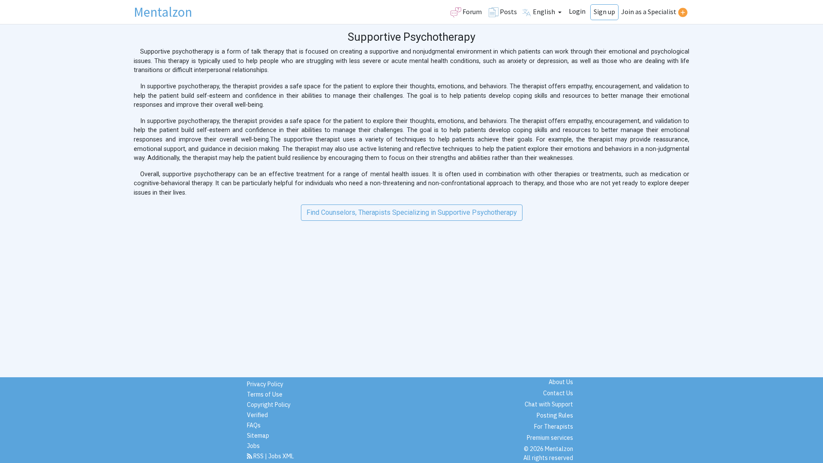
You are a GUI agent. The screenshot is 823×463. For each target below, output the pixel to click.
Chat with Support (549, 404)
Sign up (604, 11)
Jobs (253, 446)
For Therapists (553, 426)
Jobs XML (281, 456)
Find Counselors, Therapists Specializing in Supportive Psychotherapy (411, 212)
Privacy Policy (265, 384)
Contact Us (558, 393)
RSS (258, 456)
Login (577, 11)
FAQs (254, 425)
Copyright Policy (269, 405)
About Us (561, 382)
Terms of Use (264, 394)
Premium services (550, 438)
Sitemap (258, 435)
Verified (257, 415)
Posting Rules (555, 415)
